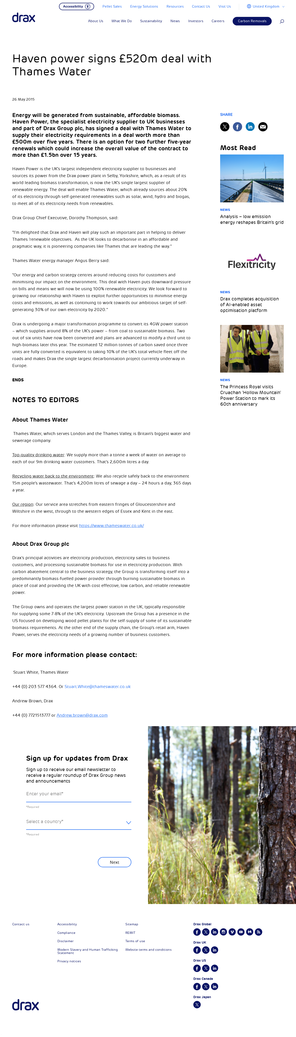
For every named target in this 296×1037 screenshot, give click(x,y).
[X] (224, 126)
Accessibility (67, 924)
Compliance (66, 933)
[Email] (263, 126)
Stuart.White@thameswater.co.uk (98, 686)
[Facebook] (237, 126)
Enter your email (44, 794)
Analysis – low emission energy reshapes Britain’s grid (252, 219)
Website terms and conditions (148, 950)
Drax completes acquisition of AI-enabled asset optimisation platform (249, 304)
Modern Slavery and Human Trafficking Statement (87, 951)
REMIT (130, 933)
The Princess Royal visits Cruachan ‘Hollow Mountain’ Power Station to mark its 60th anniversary (250, 395)
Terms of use (135, 941)
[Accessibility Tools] (76, 6)
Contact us (20, 924)
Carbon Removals (252, 21)
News (225, 210)
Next (114, 862)
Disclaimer (65, 941)
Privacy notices (69, 961)
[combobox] (78, 825)
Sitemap (131, 924)
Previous (38, 879)
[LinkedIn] (250, 126)
